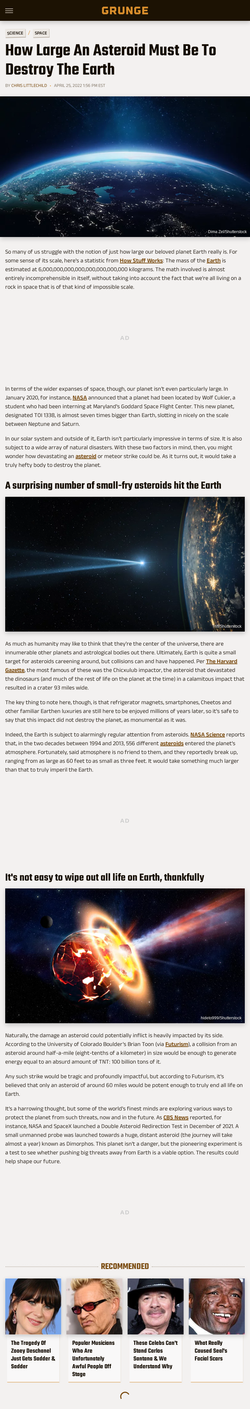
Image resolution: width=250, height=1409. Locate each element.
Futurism (176, 1044)
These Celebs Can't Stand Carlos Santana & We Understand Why (155, 1354)
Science (15, 32)
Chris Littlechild (29, 85)
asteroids (172, 743)
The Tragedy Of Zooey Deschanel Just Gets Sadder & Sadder (33, 1354)
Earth (214, 260)
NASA (80, 397)
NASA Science (207, 734)
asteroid (86, 456)
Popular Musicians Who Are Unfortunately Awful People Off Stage (93, 1358)
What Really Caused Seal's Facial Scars (211, 1350)
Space (41, 33)
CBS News (175, 1117)
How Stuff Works (141, 260)
